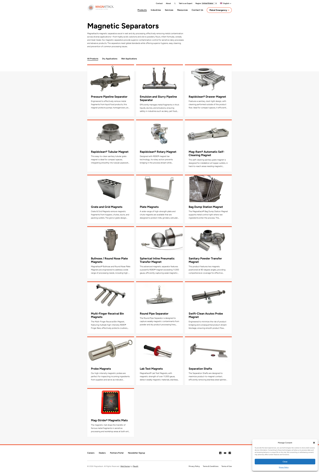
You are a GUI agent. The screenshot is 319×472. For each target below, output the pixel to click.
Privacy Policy (284, 467)
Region (198, 3)
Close (285, 462)
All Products (92, 58)
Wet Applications (129, 58)
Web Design (125, 466)
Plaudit (135, 466)
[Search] (175, 3)
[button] (314, 442)
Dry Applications (109, 58)
